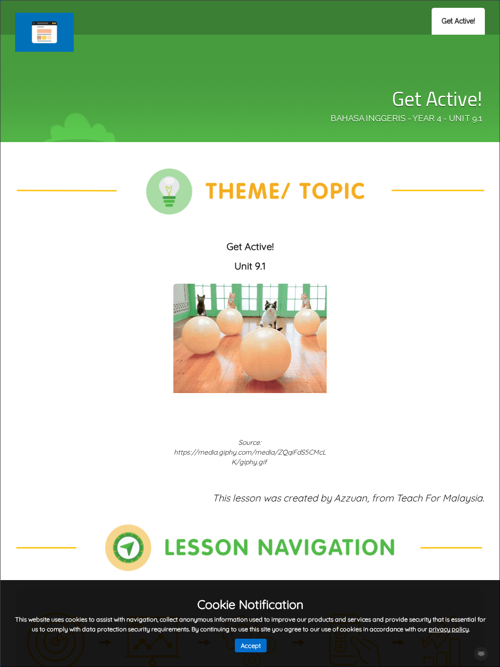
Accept (251, 645)
